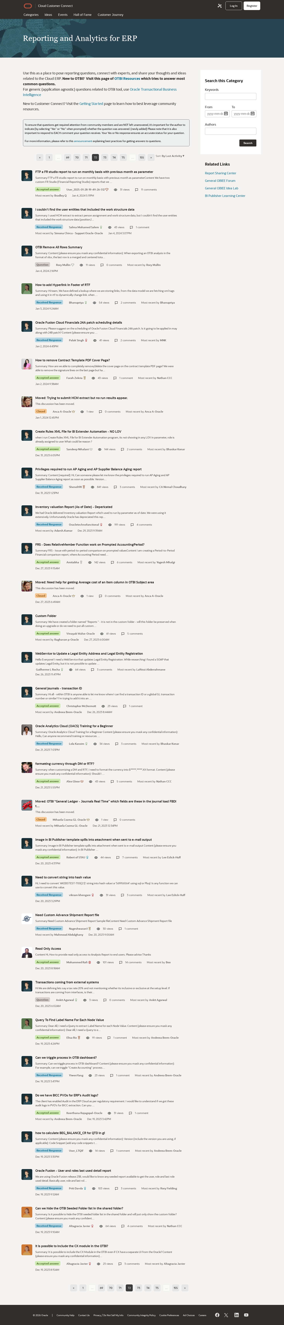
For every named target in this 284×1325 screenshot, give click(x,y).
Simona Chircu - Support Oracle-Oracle (78, 233)
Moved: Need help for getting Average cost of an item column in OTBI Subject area (94, 582)
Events (62, 15)
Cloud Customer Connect (55, 6)
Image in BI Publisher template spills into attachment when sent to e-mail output (93, 839)
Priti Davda (76, 1188)
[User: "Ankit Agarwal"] (26, 986)
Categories (31, 15)
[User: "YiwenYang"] (26, 1061)
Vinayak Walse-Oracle (80, 633)
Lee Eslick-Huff (171, 857)
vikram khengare (80, 895)
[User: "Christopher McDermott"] (26, 692)
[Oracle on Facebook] (216, 1315)
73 (104, 157)
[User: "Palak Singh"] (26, 326)
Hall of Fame (83, 15)
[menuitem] (233, 6)
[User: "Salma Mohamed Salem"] (26, 213)
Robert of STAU (75, 857)
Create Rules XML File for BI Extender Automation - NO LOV (78, 431)
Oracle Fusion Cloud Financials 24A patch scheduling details (78, 322)
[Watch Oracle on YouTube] (245, 1315)
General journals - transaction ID (58, 688)
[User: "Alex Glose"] (26, 767)
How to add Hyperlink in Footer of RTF (62, 285)
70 (77, 157)
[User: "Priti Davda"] (26, 1174)
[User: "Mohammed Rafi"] (26, 952)
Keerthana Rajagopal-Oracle (84, 1113)
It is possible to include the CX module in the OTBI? (71, 1246)
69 (67, 157)
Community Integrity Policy (141, 1315)
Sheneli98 (75, 487)
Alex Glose (73, 781)
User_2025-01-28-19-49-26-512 (85, 189)
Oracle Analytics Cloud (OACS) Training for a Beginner (74, 726)
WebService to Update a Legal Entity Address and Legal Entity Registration (89, 653)
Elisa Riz (71, 1037)
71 (86, 157)
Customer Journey (110, 15)
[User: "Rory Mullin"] (26, 251)
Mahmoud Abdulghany (68, 934)
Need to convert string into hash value (63, 877)
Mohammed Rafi (77, 962)
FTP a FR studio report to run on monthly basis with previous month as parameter (94, 172)
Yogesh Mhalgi (165, 562)
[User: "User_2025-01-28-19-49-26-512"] (26, 175)
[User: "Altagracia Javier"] (26, 1212)
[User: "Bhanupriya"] (26, 288)
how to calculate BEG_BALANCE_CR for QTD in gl (70, 1133)
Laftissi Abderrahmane (150, 669)
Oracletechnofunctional (84, 524)
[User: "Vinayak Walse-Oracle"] (26, 619)
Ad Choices (189, 1315)
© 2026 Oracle (40, 1315)
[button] (173, 155)
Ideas (48, 15)
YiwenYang (76, 1075)
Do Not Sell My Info (113, 1315)
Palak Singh (76, 340)
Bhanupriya (76, 302)
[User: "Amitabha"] (26, 548)
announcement (83, 141)
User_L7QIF (76, 1150)
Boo (168, 962)
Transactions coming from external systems (67, 982)
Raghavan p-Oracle (66, 639)
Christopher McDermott (81, 706)
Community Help (65, 1315)
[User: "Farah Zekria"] (26, 364)
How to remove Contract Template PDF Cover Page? (72, 360)
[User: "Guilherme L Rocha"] (26, 657)
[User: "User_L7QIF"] (26, 1136)
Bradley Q (60, 195)
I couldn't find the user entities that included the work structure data (84, 209)
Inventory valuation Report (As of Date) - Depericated (73, 507)
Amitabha (72, 562)
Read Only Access (48, 948)
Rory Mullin (63, 265)
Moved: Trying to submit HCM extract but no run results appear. (81, 398)
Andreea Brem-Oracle (68, 712)
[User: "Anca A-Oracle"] (26, 401)
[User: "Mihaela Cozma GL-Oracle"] (26, 805)
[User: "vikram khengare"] (26, 881)
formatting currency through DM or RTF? (64, 764)
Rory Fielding (168, 1188)
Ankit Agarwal (65, 1000)
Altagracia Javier (79, 1226)
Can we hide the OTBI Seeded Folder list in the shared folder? (79, 1208)
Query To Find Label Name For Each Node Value (69, 1020)
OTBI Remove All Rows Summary (58, 247)
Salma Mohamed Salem (84, 227)
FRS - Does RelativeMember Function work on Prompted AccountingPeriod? (90, 544)
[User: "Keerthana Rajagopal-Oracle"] (26, 1099)
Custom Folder (45, 616)
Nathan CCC (164, 378)
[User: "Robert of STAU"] (26, 843)
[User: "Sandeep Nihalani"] (26, 435)
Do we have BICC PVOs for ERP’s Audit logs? (66, 1095)
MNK (163, 340)
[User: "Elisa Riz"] (26, 1023)
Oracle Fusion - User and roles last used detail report (73, 1170)
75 (123, 157)
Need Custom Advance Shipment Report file (67, 915)
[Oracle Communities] (219, 5)
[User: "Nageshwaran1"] (26, 918)
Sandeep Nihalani (77, 449)
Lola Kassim (76, 743)
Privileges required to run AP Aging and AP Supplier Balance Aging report (88, 469)
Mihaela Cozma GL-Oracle (69, 819)
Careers (202, 1315)
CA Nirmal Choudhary (172, 487)
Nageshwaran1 (78, 928)
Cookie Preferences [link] (169, 1315)
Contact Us (84, 1315)
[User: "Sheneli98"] (26, 473)
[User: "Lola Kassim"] (26, 729)
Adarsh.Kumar (63, 530)
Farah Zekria (74, 378)
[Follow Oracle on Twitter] (226, 1315)
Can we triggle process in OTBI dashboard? (66, 1057)
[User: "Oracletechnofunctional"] (26, 510)
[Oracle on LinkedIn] (236, 1315)
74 (114, 157)
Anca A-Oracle (62, 411)
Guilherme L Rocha (48, 669)
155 (142, 157)
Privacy (97, 1315)
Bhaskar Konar (175, 449)
